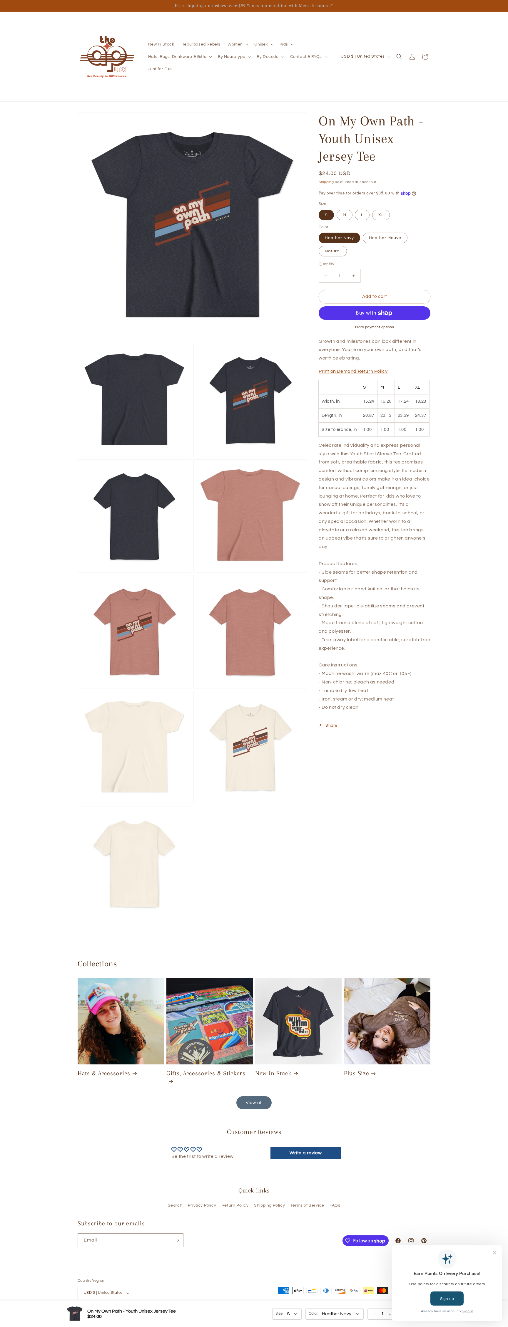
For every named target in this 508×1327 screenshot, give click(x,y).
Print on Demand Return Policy (353, 371)
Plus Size (356, 1073)
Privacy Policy (202, 1205)
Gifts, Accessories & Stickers (205, 1073)
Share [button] (331, 725)
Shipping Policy (269, 1205)
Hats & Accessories (104, 1073)
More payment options (374, 327)
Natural (333, 251)
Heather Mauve (385, 238)
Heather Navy (339, 238)
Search (175, 1205)
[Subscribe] (176, 1240)
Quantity (326, 264)
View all (254, 1103)
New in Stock (273, 1073)
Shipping (326, 182)
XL (381, 215)
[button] (237, 44)
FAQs (335, 1205)
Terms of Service (307, 1205)
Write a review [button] (306, 1152)
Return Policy (235, 1205)
